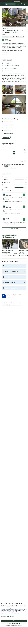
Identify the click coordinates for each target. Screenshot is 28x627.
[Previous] (2, 16)
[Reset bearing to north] (25, 151)
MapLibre (22, 161)
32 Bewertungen (8, 40)
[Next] (26, 16)
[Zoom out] (25, 149)
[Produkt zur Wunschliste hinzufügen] (24, 9)
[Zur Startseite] (3, 4)
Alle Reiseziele (9, 302)
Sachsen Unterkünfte (6, 304)
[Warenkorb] (21, 4)
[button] (14, 16)
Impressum (9, 297)
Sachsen (16, 302)
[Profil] (24, 4)
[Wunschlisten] (18, 4)
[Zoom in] (25, 148)
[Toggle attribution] (25, 161)
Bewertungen (17, 0)
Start (3, 302)
